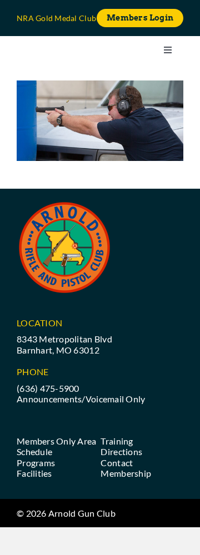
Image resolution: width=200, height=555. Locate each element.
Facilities (34, 473)
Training (117, 441)
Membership (126, 473)
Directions (121, 451)
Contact (117, 462)
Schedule (34, 451)
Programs (36, 462)
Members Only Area (57, 441)
